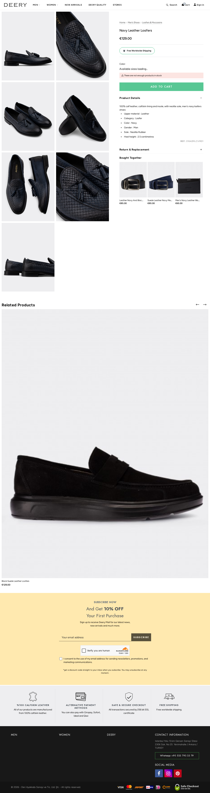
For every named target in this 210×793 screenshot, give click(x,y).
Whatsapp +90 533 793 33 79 (177, 755)
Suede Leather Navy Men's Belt (162, 200)
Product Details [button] (129, 98)
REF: (182, 141)
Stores (117, 5)
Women (51, 5)
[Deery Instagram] (168, 773)
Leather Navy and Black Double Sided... (138, 200)
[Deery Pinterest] (178, 773)
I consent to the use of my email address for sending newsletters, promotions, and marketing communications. (105, 660)
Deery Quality (97, 5)
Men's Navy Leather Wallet (188, 200)
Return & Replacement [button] (134, 149)
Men (35, 5)
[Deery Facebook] (159, 773)
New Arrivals (73, 5)
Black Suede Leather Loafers (15, 581)
